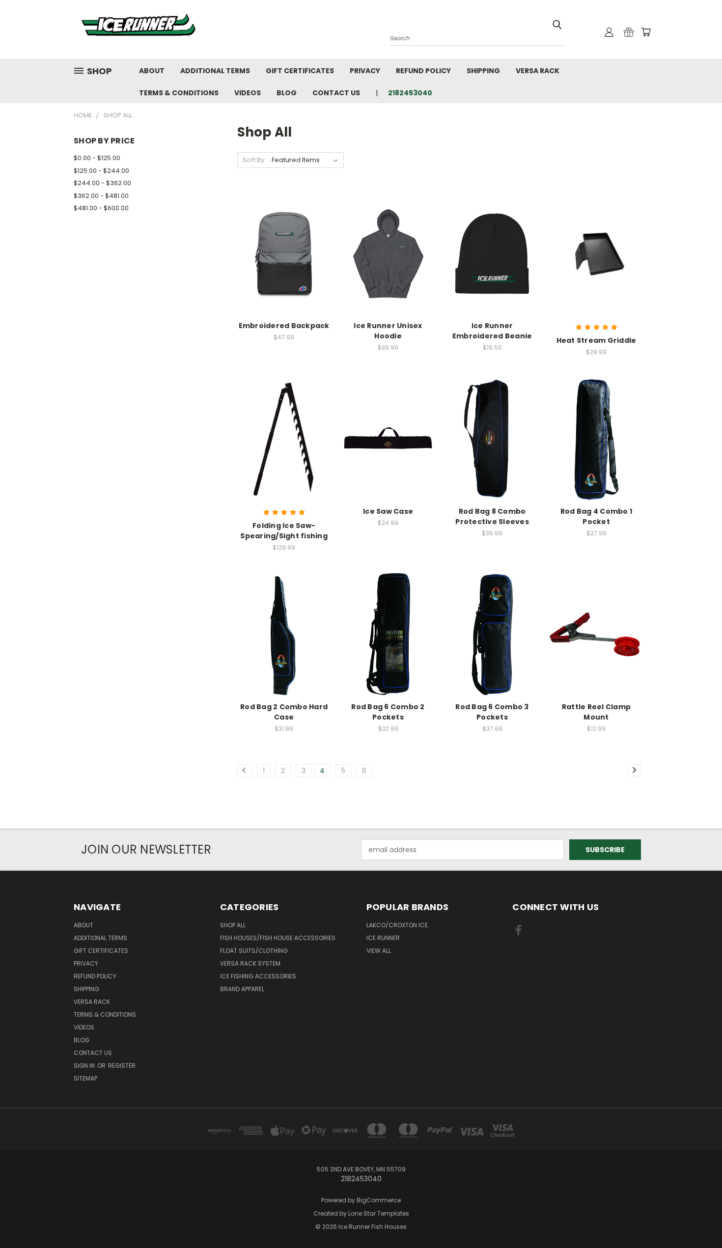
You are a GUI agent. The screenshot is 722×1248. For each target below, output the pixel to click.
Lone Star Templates (378, 1213)
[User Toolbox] (609, 32)
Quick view (284, 233)
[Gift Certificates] (629, 32)
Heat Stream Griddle (596, 340)
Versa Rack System (250, 963)
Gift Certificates (300, 71)
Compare (280, 253)
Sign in (85, 1065)
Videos (247, 93)
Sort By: (254, 160)
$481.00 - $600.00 (101, 208)
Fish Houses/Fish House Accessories (277, 938)
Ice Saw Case (388, 511)
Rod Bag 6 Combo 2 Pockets (387, 712)
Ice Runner (383, 938)
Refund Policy (423, 71)
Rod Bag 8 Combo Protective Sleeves (492, 516)
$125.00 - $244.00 (101, 170)
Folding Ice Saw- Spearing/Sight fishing (284, 531)
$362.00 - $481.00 (101, 195)
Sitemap (85, 1078)
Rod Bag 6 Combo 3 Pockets (491, 712)
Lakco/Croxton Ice (397, 925)
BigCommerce (379, 1200)
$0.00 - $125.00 (97, 158)
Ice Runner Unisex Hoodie (388, 331)
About (152, 71)
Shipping (483, 71)
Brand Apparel (242, 989)
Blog (287, 93)
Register (122, 1065)
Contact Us (336, 93)
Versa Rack (537, 71)
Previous (696, 1217)
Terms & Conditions (179, 93)
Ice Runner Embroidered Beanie (492, 331)
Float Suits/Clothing (254, 950)
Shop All (233, 925)
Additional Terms (215, 71)
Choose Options (388, 271)
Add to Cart (284, 271)
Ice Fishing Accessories (258, 976)
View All (378, 950)
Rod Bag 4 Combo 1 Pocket (596, 516)
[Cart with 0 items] (646, 32)
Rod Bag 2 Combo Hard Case (284, 712)
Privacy (365, 71)
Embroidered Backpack (284, 326)
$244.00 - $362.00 (102, 183)
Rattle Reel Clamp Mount (596, 712)
